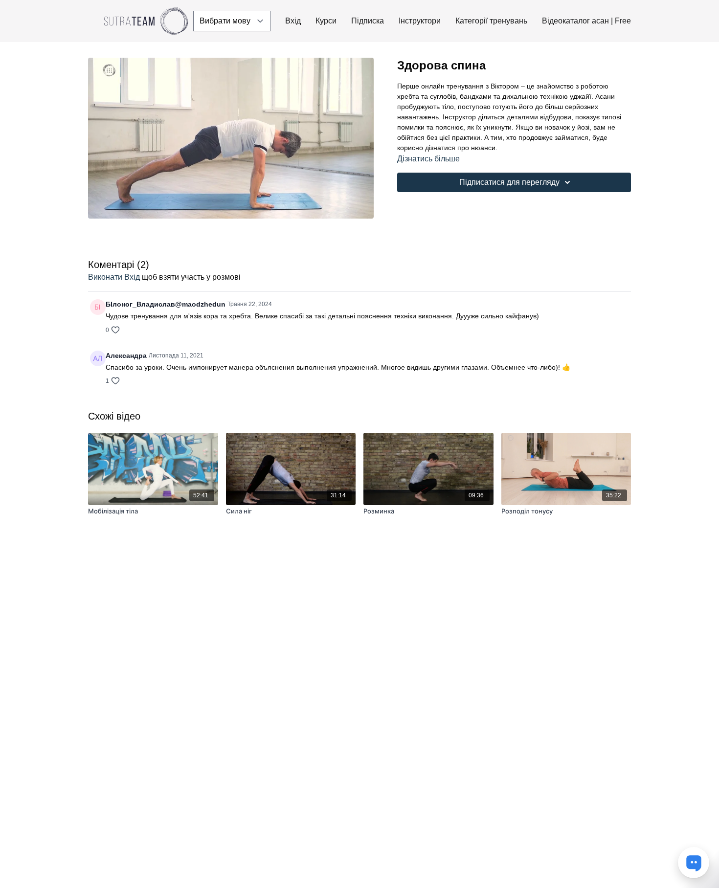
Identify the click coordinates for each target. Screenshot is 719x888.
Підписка (367, 21)
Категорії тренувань (491, 21)
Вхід (293, 21)
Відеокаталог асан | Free (586, 21)
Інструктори (420, 21)
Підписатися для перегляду (509, 182)
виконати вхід (114, 277)
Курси (326, 21)
